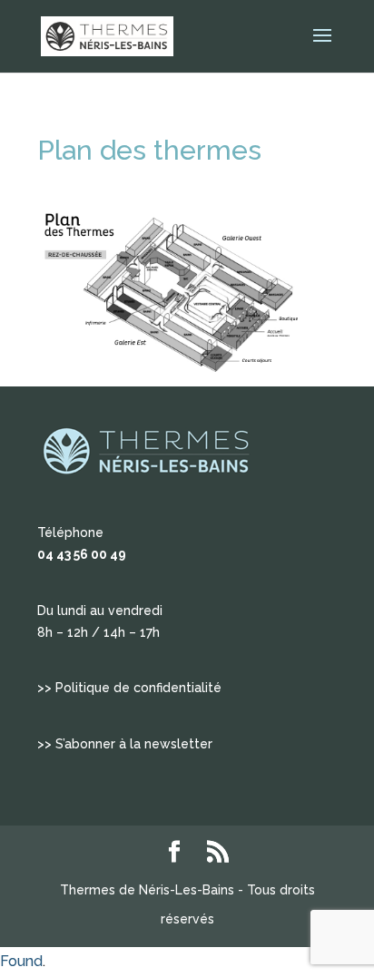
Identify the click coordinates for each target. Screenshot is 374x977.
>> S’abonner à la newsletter (124, 744)
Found (21, 961)
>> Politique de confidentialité (129, 687)
